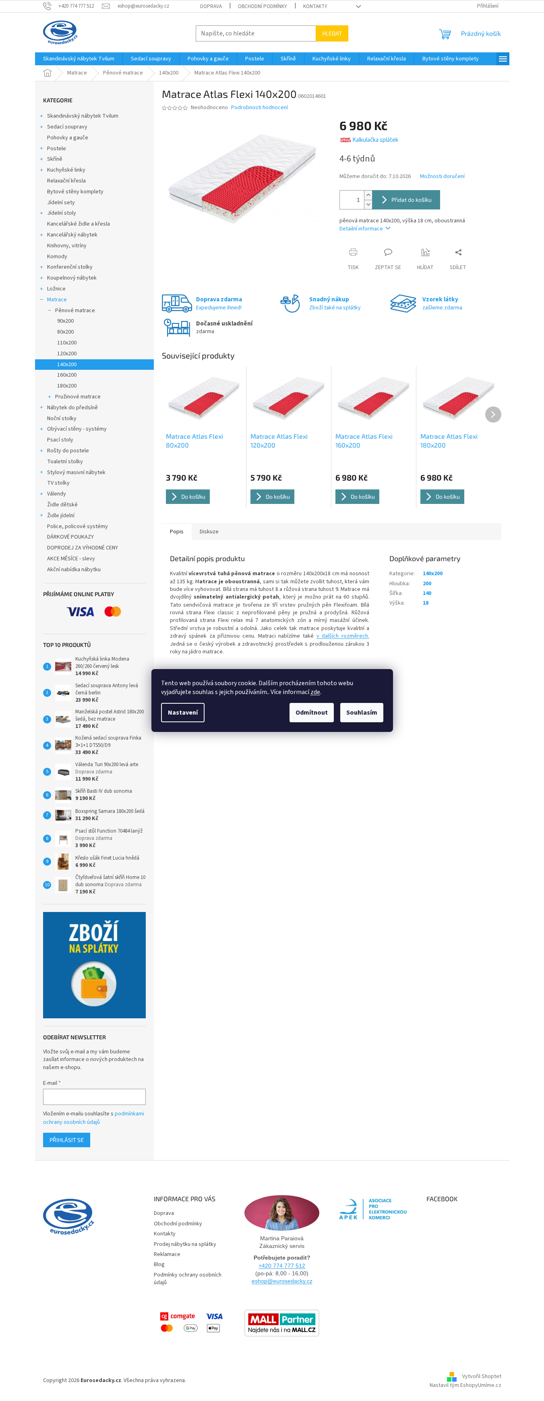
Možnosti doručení (442, 176)
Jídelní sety (61, 203)
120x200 (67, 354)
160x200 (67, 375)
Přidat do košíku (411, 199)
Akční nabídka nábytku (74, 570)
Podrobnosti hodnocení (259, 108)
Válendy (56, 494)
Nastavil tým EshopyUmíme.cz (465, 1385)
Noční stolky (62, 418)
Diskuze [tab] (209, 532)
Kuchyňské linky (66, 170)
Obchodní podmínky (262, 6)
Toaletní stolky (65, 462)
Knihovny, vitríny (67, 246)
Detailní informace (361, 229)
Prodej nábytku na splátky (185, 1244)
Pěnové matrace (75, 311)
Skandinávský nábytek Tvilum (82, 116)
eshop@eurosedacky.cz (282, 1281)
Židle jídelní (60, 516)
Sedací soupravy (67, 127)
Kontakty (315, 6)
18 (425, 603)
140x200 (67, 365)
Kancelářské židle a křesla (78, 224)
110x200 (67, 343)
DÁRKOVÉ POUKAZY (70, 537)
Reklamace (167, 1254)
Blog (159, 1264)
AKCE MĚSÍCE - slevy (71, 559)
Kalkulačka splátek (375, 140)
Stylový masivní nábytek (76, 472)
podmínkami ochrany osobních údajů (93, 1118)
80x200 (65, 332)
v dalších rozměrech (342, 636)
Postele (56, 149)
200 (427, 584)
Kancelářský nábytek (72, 235)
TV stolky (58, 483)
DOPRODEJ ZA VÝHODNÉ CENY (82, 548)
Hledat (332, 33)
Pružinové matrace (78, 397)
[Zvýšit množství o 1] (368, 195)
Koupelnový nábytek (72, 278)
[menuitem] (78, 58)
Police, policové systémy (77, 526)
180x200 (67, 386)
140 (427, 593)
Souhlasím (361, 712)
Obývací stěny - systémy (77, 429)
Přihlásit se (67, 1139)
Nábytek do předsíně (72, 408)
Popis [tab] (177, 532)
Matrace (57, 300)
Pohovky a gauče (67, 138)
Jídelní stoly (61, 213)
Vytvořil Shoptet (481, 1377)
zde (315, 692)
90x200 (65, 321)
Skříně (54, 159)
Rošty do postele (68, 451)
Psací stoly (60, 440)
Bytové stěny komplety (75, 192)
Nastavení (183, 712)
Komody (57, 257)
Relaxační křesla (66, 181)
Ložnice (56, 289)
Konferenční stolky (70, 267)
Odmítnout (312, 712)
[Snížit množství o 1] (368, 204)
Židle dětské (62, 505)
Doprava (211, 6)
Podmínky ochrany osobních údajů (187, 1279)
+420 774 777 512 (282, 1265)
